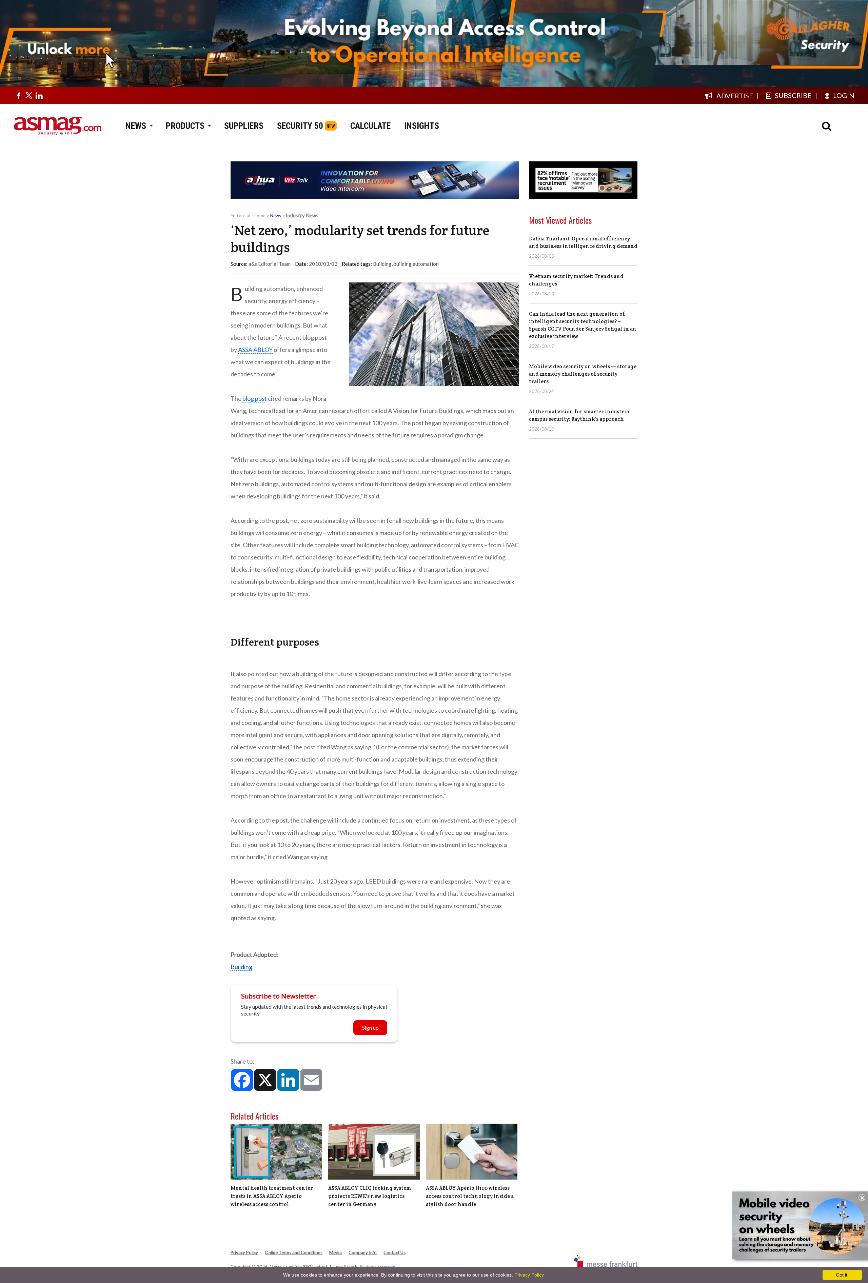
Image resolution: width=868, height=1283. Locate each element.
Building (382, 264)
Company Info (363, 1252)
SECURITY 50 (300, 126)
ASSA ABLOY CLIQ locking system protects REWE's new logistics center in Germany (369, 1196)
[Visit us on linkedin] (39, 95)
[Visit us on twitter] (28, 95)
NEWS (135, 126)
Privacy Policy (244, 1252)
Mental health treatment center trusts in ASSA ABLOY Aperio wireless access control (272, 1196)
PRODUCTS (185, 126)
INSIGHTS (421, 126)
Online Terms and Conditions (293, 1252)
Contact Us (394, 1252)
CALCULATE (370, 126)
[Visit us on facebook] (18, 95)
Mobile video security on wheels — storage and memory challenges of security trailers (582, 373)
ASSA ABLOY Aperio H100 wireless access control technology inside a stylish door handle (470, 1196)
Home (259, 215)
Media (335, 1252)
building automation (416, 264)
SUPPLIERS (243, 126)
